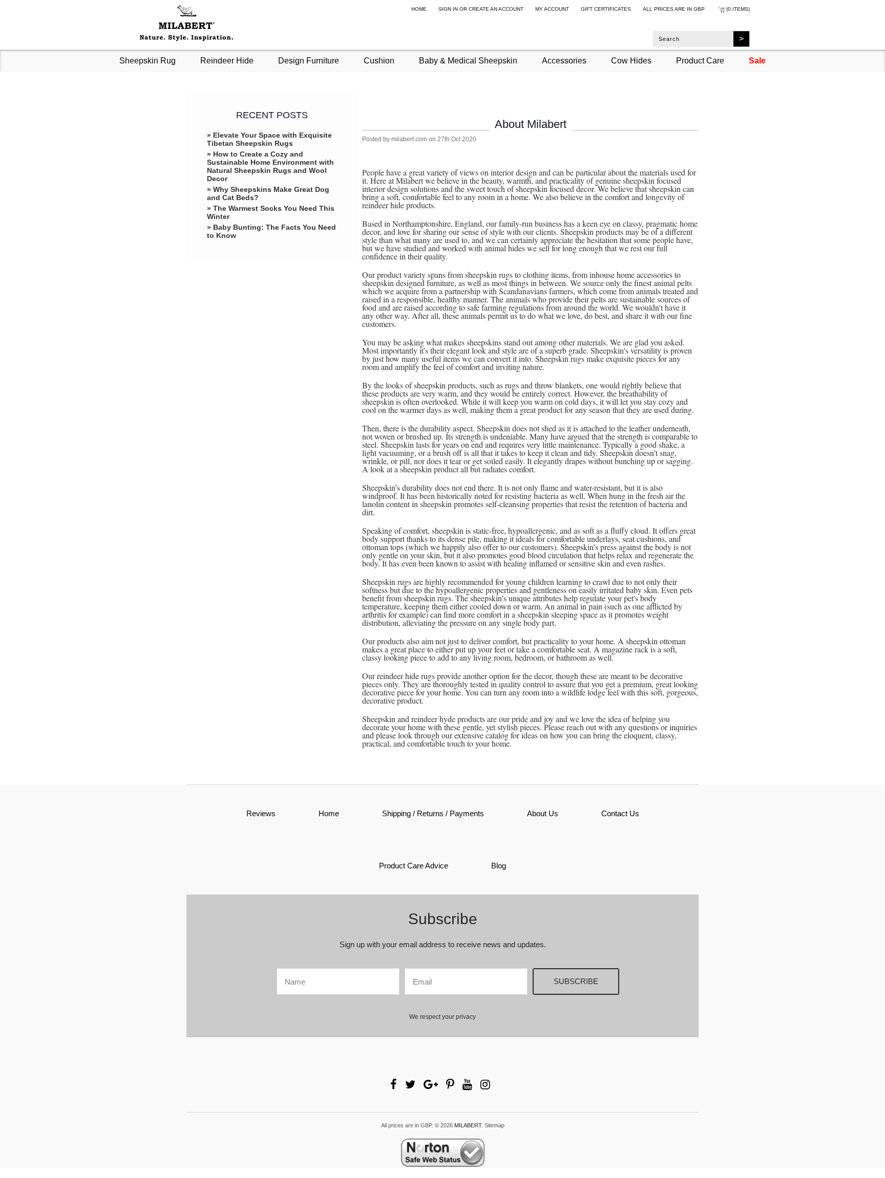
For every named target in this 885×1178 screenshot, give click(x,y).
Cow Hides (631, 60)
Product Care (700, 60)
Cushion (379, 60)
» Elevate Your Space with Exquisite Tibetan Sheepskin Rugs (269, 139)
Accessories (564, 60)
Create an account (496, 9)
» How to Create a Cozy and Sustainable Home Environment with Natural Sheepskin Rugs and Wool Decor (270, 166)
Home (419, 9)
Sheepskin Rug (147, 60)
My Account (552, 9)
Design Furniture (308, 60)
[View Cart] (721, 11)
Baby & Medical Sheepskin (468, 60)
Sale (757, 60)
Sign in (448, 9)
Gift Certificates (606, 9)
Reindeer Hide (227, 60)
